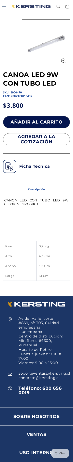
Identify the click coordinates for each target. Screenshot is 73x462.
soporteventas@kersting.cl (44, 373)
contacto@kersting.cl (39, 378)
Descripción (36, 189)
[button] (58, 6)
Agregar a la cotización (36, 139)
